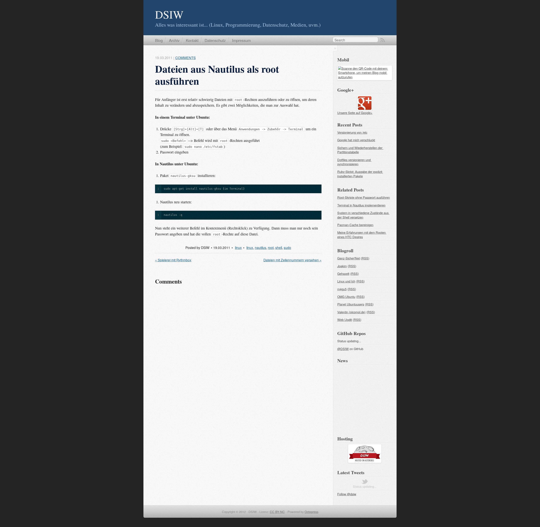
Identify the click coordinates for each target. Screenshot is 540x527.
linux (238, 247)
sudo (287, 247)
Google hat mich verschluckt (356, 140)
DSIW (169, 14)
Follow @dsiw (346, 494)
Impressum (241, 40)
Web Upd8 (344, 319)
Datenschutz (215, 40)
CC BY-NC (277, 511)
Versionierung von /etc (352, 132)
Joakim (342, 266)
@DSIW (343, 348)
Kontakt (192, 40)
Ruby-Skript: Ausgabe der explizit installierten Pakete (360, 173)
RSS (382, 40)
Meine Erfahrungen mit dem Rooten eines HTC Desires (361, 234)
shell (278, 247)
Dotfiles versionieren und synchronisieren (354, 162)
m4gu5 (342, 289)
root (271, 247)
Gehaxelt (343, 273)
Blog (159, 40)
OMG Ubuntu (346, 296)
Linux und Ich (346, 281)
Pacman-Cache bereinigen (355, 225)
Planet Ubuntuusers (350, 304)
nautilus (260, 247)
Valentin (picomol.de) (351, 312)
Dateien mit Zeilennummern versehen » (292, 260)
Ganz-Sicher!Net (348, 258)
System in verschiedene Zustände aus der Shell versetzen (363, 215)
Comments (185, 57)
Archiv (174, 40)
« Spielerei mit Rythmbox (173, 260)
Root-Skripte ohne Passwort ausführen (363, 197)
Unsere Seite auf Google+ (355, 112)
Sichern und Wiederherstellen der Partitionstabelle (360, 149)
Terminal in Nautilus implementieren (361, 205)
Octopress (311, 511)
